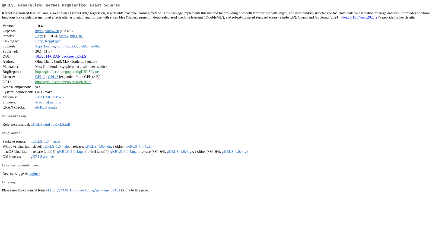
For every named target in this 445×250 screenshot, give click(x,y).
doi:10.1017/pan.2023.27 (360, 17)
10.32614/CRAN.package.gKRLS (60, 56)
